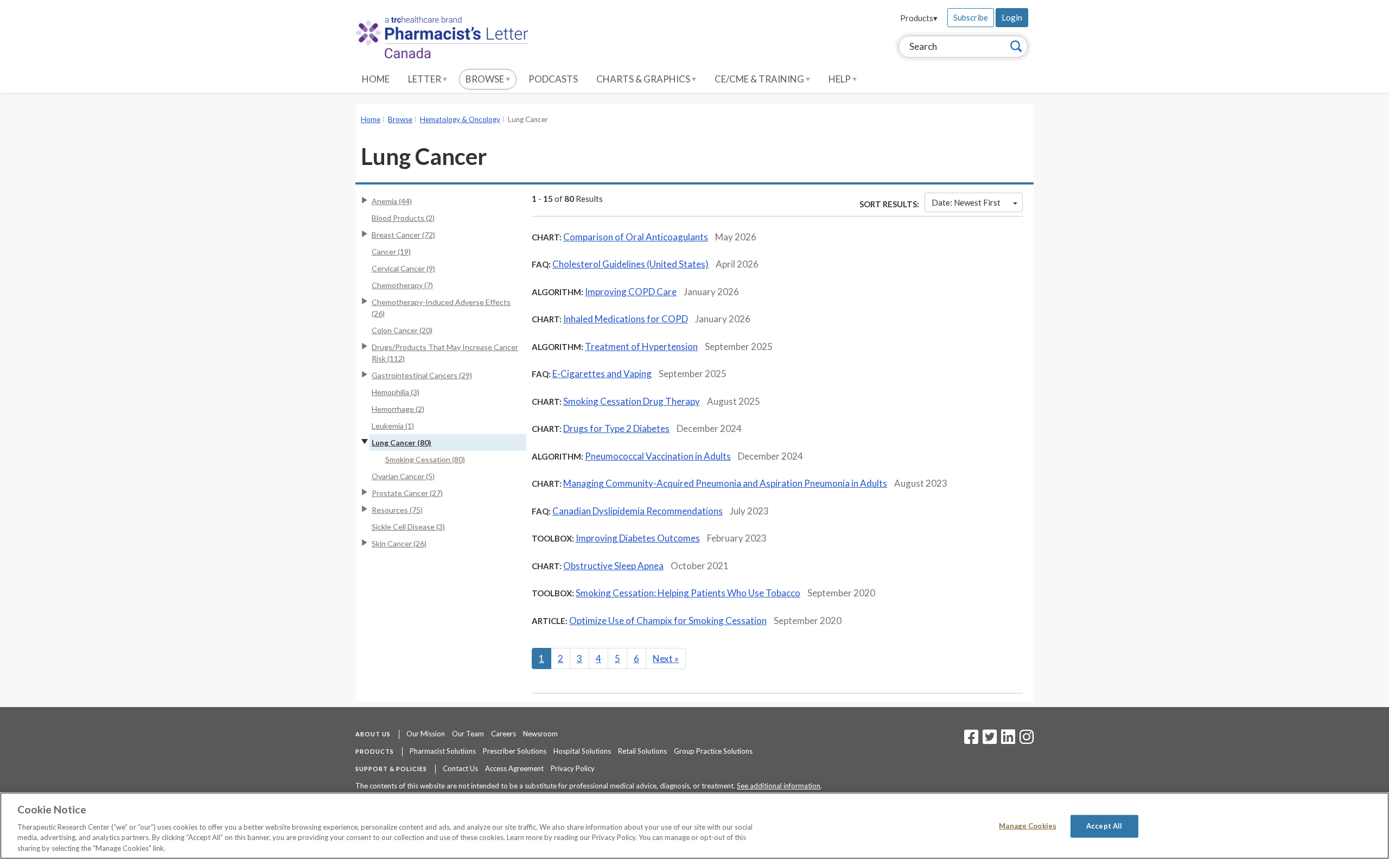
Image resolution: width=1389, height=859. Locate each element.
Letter (425, 79)
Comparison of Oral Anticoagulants (635, 237)
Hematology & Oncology (460, 119)
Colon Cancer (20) (402, 330)
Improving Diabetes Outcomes (638, 538)
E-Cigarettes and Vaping (602, 373)
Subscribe (970, 17)
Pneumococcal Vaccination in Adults (658, 456)
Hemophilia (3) (395, 392)
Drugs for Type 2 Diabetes (616, 428)
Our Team (468, 733)
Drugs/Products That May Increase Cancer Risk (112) (445, 352)
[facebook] (971, 740)
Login (1012, 17)
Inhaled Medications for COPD (625, 318)
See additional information (778, 785)
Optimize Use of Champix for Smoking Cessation (668, 620)
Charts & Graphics (644, 79)
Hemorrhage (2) (398, 408)
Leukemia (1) (393, 425)
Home (376, 79)
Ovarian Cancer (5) (403, 476)
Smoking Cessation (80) (425, 459)
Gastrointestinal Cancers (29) (422, 375)
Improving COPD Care (631, 291)
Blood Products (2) (403, 217)
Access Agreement (514, 768)
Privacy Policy (573, 768)
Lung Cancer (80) (401, 442)
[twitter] (988, 740)
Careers (503, 733)
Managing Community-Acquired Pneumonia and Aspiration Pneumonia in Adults (725, 483)
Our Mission (425, 733)
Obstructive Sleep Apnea (613, 565)
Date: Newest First (966, 202)
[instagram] (1027, 740)
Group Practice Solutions (713, 751)
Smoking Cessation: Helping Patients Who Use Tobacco (688, 593)
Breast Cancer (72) (403, 234)
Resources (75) (397, 509)
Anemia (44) (392, 201)
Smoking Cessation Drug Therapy (631, 401)
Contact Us (460, 768)
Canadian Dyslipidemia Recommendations (637, 511)
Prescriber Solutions (514, 751)
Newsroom (540, 733)
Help (840, 79)
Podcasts (553, 79)
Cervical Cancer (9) (403, 268)
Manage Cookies (1027, 826)
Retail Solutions (642, 751)
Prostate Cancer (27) (407, 493)
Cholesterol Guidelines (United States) (630, 264)
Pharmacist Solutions (443, 751)
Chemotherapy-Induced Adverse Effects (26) (441, 307)
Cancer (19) (391, 251)
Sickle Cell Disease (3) (408, 526)
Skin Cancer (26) (399, 543)
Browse (486, 79)
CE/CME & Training (760, 79)
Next (666, 658)
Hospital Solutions (582, 751)
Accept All (1104, 826)
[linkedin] (1008, 740)
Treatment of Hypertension (641, 346)
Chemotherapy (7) (402, 285)
